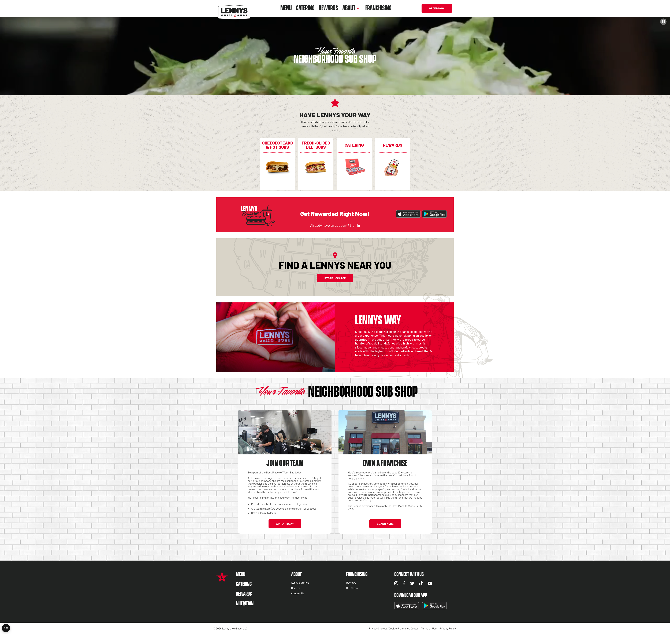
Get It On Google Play (434, 214)
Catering (305, 8)
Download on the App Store (408, 214)
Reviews (351, 582)
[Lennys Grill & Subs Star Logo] (222, 580)
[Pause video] (663, 21)
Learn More (385, 523)
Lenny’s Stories (300, 582)
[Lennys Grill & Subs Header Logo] (234, 8)
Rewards (328, 8)
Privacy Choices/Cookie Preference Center (393, 628)
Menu (286, 8)
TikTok (421, 583)
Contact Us (297, 593)
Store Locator (335, 278)
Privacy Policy (447, 628)
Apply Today (285, 523)
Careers (295, 588)
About (348, 8)
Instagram (396, 583)
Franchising (378, 8)
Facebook (404, 583)
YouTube (429, 583)
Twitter (412, 583)
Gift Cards (352, 588)
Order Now (436, 8)
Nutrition (245, 603)
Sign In (355, 225)
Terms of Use (429, 628)
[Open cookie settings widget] (6, 628)
